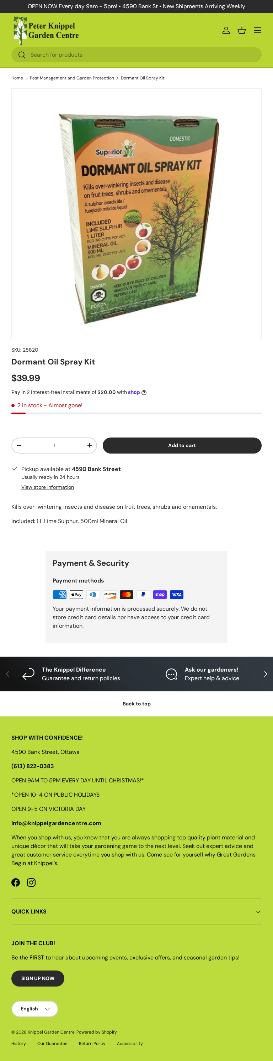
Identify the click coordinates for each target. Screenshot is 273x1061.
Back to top (137, 703)
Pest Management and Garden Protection (72, 78)
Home (17, 78)
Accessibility (130, 1043)
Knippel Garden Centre (51, 1032)
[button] (242, 30)
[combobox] (136, 54)
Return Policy (92, 1043)
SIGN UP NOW (37, 978)
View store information (47, 487)
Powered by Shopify (96, 1032)
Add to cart (182, 445)
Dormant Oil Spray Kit (143, 78)
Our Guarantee (52, 1043)
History (18, 1043)
